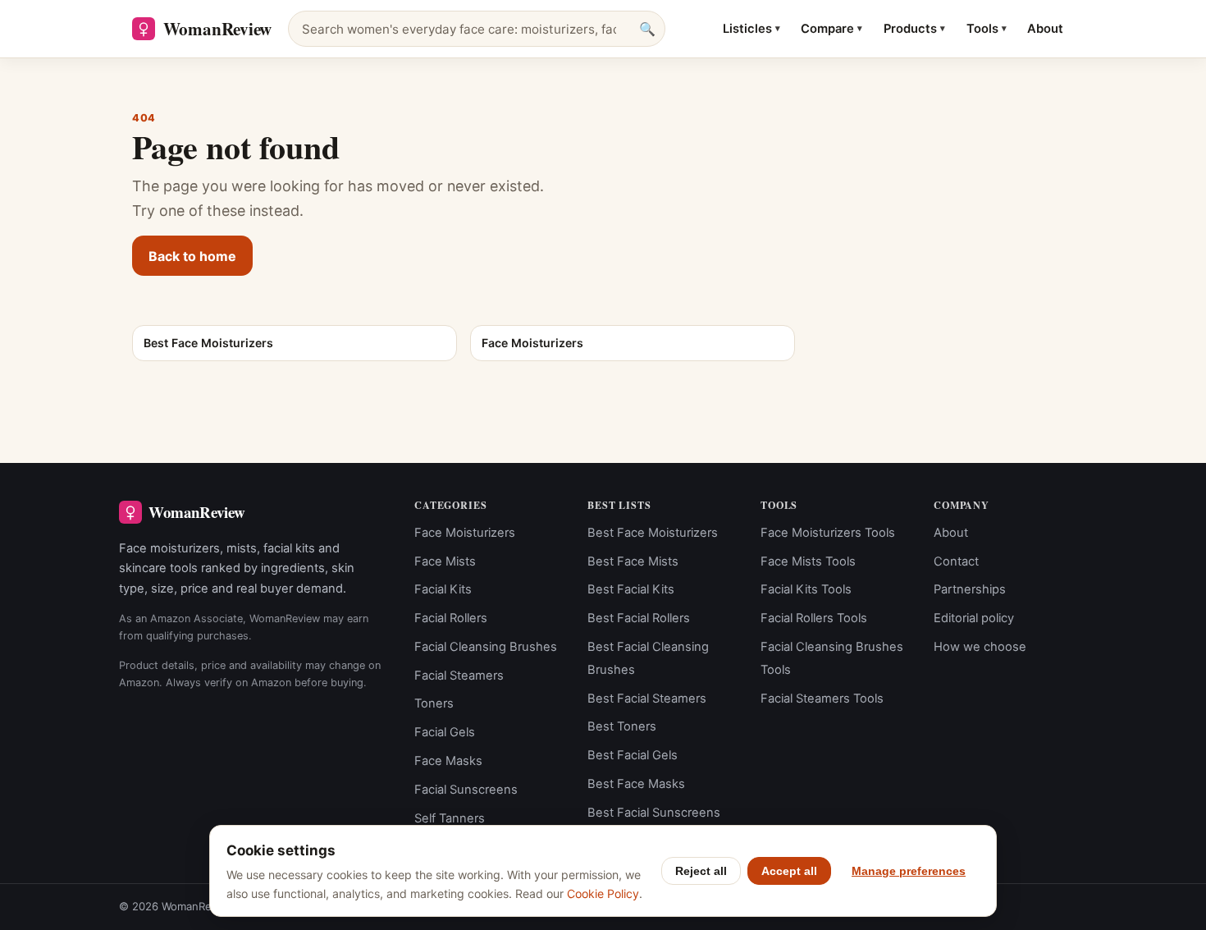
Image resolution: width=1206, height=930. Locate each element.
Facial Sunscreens (466, 789)
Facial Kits (443, 589)
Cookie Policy (603, 893)
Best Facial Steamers (646, 698)
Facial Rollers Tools (814, 618)
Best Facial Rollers (638, 618)
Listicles (751, 28)
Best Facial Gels (632, 755)
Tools (986, 28)
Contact (956, 561)
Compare (831, 28)
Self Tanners (449, 818)
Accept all (789, 870)
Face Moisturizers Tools (828, 532)
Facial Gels (444, 732)
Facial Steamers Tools (822, 698)
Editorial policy (974, 618)
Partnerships (970, 589)
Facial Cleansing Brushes (485, 646)
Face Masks (448, 761)
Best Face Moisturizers (652, 532)
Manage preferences (909, 870)
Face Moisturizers (464, 532)
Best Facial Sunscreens (653, 812)
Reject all (701, 870)
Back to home (192, 256)
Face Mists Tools (808, 561)
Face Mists (445, 561)
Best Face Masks (636, 784)
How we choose (980, 646)
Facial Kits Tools (806, 589)
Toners (434, 703)
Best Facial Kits (630, 589)
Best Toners (621, 726)
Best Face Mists (632, 561)
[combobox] (476, 29)
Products (914, 28)
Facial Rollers (450, 618)
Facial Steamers (459, 675)
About (1045, 28)
